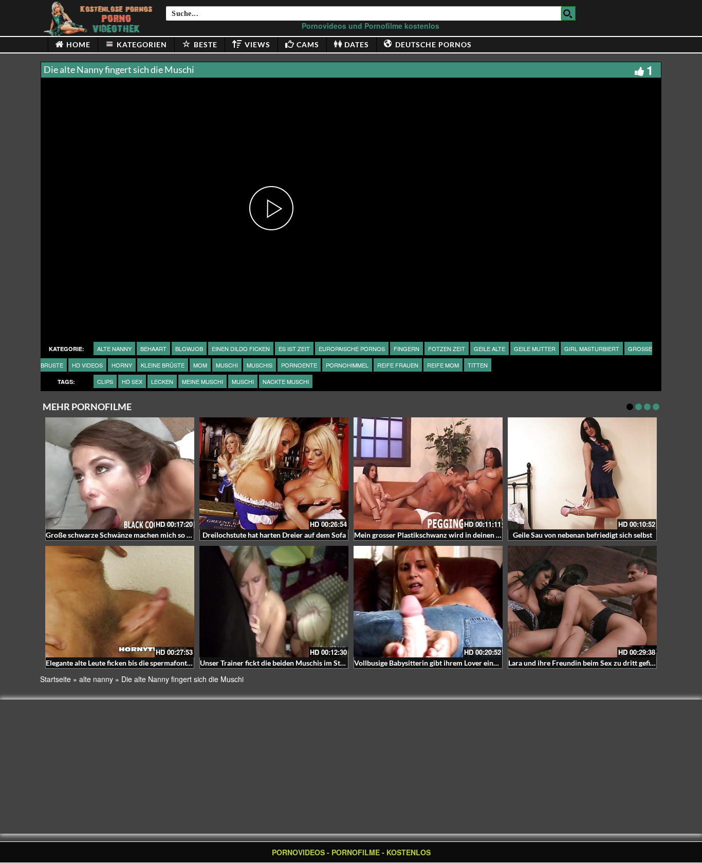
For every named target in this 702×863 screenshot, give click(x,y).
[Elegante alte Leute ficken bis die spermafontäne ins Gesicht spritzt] (119, 602)
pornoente (299, 365)
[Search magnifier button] (568, 13)
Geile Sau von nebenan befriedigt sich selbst (582, 534)
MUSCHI (227, 365)
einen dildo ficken (241, 348)
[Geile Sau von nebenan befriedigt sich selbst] (582, 473)
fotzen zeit (446, 348)
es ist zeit (294, 348)
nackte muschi (286, 381)
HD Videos (87, 365)
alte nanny (114, 348)
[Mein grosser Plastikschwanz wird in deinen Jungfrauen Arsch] (428, 473)
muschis (259, 365)
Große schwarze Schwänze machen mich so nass (123, 534)
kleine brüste (162, 365)
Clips (105, 381)
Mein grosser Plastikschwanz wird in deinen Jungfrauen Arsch (453, 534)
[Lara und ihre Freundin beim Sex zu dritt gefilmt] (582, 602)
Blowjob (189, 348)
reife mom (443, 365)
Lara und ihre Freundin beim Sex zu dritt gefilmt (584, 662)
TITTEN (478, 365)
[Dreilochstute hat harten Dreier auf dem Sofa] (273, 473)
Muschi (243, 381)
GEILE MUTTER (535, 348)
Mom (200, 365)
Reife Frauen (397, 365)
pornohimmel (347, 365)
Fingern (406, 348)
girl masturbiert (591, 348)
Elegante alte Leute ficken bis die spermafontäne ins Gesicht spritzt (151, 662)
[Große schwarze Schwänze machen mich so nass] (119, 473)
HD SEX (132, 381)
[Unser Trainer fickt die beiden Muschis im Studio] (273, 602)
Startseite (55, 679)
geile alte (489, 348)
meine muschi (202, 381)
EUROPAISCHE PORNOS (352, 348)
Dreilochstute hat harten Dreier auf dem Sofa (274, 534)
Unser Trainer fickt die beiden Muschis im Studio (277, 662)
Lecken (162, 381)
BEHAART (153, 348)
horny (122, 365)
